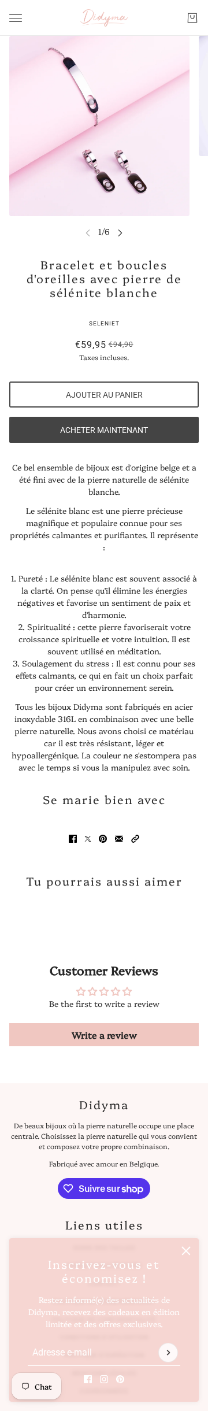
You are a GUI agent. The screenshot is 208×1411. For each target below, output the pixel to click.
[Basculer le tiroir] (15, 18)
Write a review (104, 1034)
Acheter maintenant (104, 430)
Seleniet (104, 323)
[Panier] (192, 18)
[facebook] (87, 1379)
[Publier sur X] (88, 839)
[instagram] (104, 1379)
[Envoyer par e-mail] (119, 838)
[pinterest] (120, 1379)
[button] (135, 838)
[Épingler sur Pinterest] (102, 838)
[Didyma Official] (104, 18)
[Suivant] (120, 232)
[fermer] (186, 1251)
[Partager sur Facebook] (72, 838)
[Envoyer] (168, 1352)
